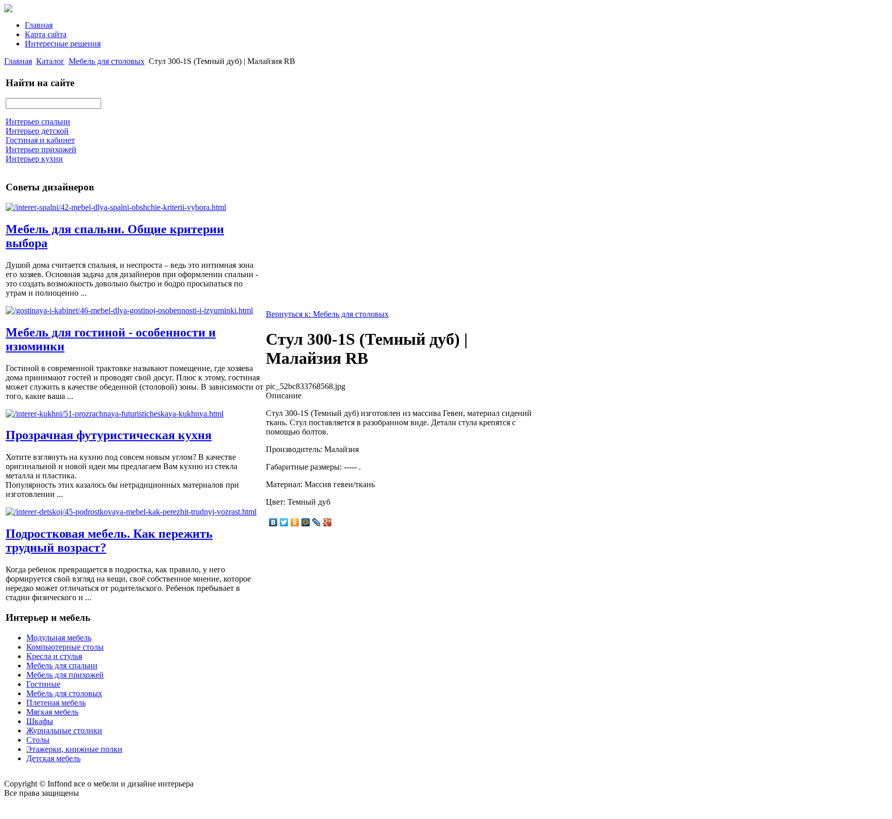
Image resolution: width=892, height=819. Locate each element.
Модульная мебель (58, 637)
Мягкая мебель (52, 712)
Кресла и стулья (54, 656)
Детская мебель (53, 758)
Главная (39, 25)
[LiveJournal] (316, 522)
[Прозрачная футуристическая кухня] (115, 413)
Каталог (50, 61)
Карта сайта (46, 34)
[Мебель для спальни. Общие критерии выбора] (116, 207)
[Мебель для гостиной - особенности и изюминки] (129, 310)
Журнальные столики (64, 730)
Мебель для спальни (62, 665)
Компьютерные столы (65, 647)
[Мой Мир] (305, 522)
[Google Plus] (327, 522)
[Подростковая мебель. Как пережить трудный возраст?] (131, 511)
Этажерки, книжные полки (74, 749)
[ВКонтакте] (273, 522)
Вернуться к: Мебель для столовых (327, 314)
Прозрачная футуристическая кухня (109, 435)
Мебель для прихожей (65, 674)
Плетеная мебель (56, 702)
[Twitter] (284, 522)
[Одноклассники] (295, 522)
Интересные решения (63, 43)
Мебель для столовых (107, 61)
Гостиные (43, 684)
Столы (38, 739)
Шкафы (39, 721)
